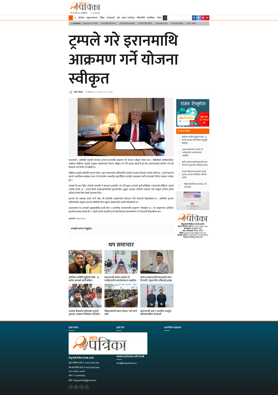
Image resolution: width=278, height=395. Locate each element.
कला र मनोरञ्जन (128, 18)
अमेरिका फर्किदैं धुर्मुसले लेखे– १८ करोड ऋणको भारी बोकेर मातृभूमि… (84, 280)
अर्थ (118, 18)
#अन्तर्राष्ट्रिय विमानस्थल (108, 23)
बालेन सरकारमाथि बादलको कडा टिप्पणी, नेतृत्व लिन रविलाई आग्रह (156, 279)
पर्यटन (159, 18)
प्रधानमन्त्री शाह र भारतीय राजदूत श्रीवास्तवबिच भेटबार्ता (155, 312)
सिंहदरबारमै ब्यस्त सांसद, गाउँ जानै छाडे (120, 312)
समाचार (83, 218)
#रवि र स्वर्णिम (191, 23)
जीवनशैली (141, 18)
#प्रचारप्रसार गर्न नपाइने (90, 23)
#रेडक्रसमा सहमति (177, 23)
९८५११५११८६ (80, 375)
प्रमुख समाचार (92, 18)
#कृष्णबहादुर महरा (162, 23)
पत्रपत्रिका (151, 18)
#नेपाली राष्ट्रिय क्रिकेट (145, 23)
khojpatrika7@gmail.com (85, 380)
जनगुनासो (111, 18)
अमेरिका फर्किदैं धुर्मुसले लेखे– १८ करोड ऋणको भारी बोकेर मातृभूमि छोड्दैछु (194, 140)
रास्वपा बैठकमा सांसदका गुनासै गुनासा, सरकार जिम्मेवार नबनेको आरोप (84, 314)
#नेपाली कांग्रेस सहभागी (127, 23)
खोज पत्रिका (78, 92)
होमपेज (81, 18)
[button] (71, 17)
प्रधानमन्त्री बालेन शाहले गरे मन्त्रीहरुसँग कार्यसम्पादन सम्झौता (120, 279)
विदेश (102, 18)
